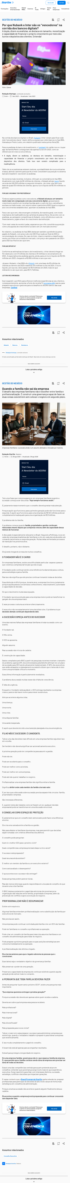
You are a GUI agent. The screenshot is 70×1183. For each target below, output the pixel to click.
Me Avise (54, 298)
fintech (31, 263)
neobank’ (42, 147)
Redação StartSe (8, 454)
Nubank (37, 138)
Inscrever (34, 129)
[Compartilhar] (64, 20)
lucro (57, 181)
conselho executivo (10, 1156)
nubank (6, 345)
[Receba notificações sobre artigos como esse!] (53, 20)
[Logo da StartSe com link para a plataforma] (7, 3)
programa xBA (49, 283)
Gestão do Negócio (12, 19)
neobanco (24, 345)
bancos (15, 345)
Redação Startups (9, 94)
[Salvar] (58, 20)
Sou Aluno (51, 2)
